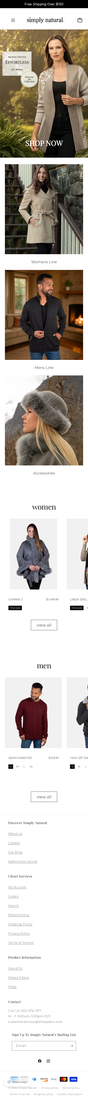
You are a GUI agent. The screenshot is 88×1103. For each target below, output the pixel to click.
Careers (14, 843)
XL (31, 766)
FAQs (12, 986)
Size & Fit (15, 968)
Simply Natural (27, 1087)
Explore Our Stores (22, 861)
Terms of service (20, 1094)
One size (15, 607)
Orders (13, 896)
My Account (17, 887)
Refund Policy (18, 915)
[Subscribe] (71, 1046)
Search (13, 905)
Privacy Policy (18, 933)
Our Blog (15, 852)
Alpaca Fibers (18, 977)
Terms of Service (21, 942)
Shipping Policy (20, 924)
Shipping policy (43, 1094)
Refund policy (71, 1087)
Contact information (69, 1094)
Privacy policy (50, 1087)
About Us (15, 833)
